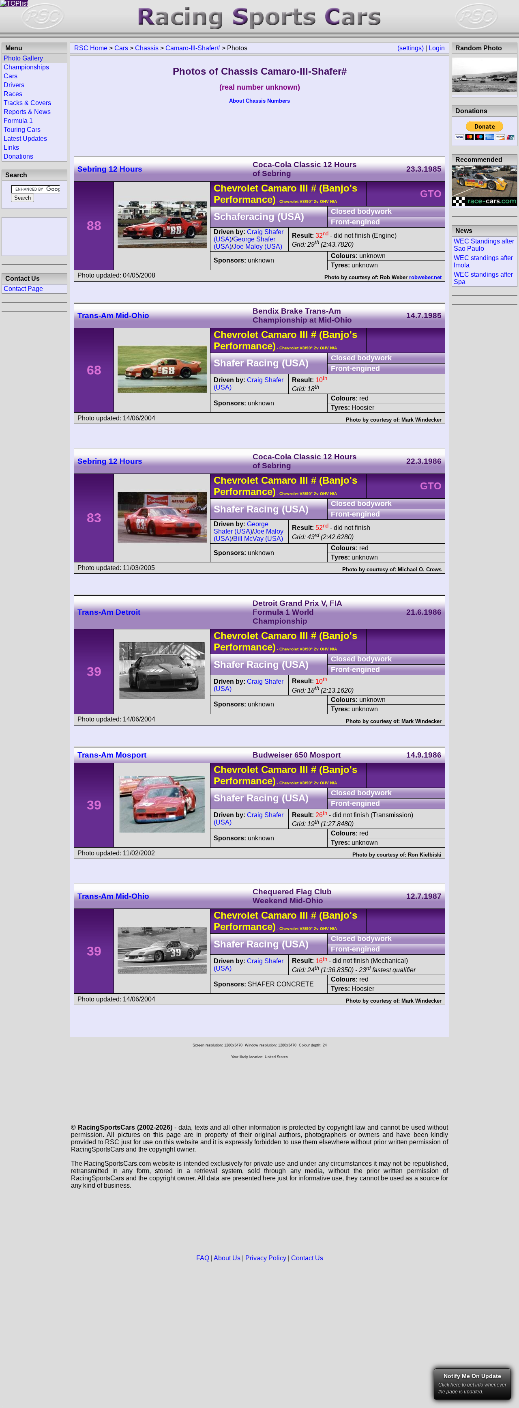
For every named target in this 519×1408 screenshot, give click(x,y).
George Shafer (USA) (241, 528)
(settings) (410, 48)
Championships (26, 67)
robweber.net (425, 277)
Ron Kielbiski (425, 855)
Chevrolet (236, 188)
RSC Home (90, 48)
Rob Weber (393, 277)
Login (437, 48)
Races (13, 93)
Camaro (279, 188)
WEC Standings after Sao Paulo (484, 245)
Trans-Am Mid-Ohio (113, 315)
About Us (227, 1258)
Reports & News (27, 111)
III (302, 188)
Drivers (14, 85)
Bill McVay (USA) (258, 538)
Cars (121, 48)
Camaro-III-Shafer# (192, 48)
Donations (18, 156)
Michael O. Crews (420, 569)
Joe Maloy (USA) (257, 246)
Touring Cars (22, 129)
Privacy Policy (265, 1258)
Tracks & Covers (27, 102)
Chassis (147, 48)
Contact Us (307, 1258)
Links (11, 147)
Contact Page (23, 288)
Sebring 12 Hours (109, 169)
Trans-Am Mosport (111, 755)
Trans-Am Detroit (108, 612)
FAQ (202, 1258)
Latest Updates (25, 138)
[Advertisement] (34, 235)
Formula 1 (18, 120)
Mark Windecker (421, 420)
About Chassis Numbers (259, 101)
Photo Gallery (23, 58)
